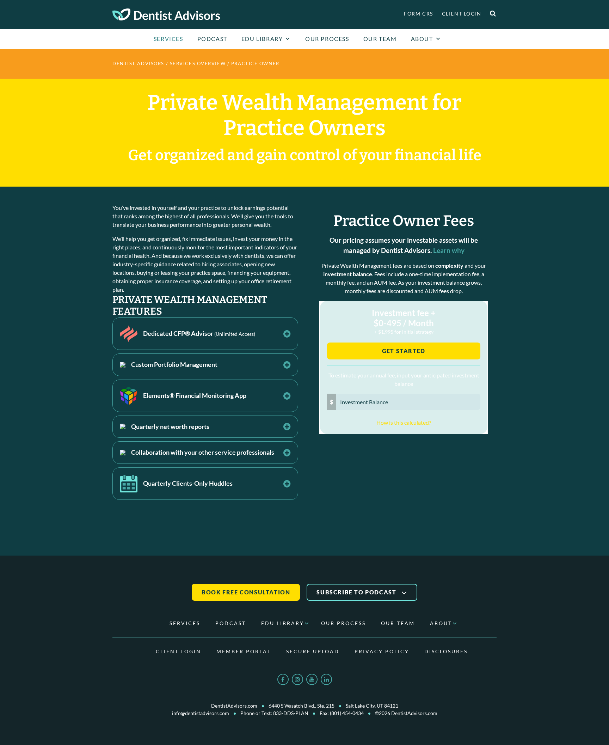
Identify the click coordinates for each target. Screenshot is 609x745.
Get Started (403, 350)
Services (168, 38)
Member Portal (243, 651)
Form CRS (418, 14)
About (422, 38)
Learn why (449, 250)
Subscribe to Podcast (357, 592)
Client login (178, 651)
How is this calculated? (403, 422)
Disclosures (446, 651)
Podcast (212, 38)
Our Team (380, 38)
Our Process (327, 38)
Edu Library (262, 38)
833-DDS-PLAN (290, 713)
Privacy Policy (382, 651)
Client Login (461, 14)
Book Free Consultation (246, 592)
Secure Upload (312, 651)
